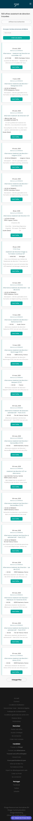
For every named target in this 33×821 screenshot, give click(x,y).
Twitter (16, 788)
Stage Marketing (16, 813)
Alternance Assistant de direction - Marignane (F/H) (16, 85)
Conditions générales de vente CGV (16, 715)
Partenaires (16, 721)
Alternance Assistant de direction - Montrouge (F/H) (16, 351)
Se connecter (16, 736)
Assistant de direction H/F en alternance (16, 472)
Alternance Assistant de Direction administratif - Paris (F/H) (16, 412)
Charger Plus (16, 680)
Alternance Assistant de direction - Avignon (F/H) (16, 154)
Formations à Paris (16, 767)
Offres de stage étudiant (16, 815)
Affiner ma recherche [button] (16, 22)
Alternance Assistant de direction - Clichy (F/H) (16, 659)
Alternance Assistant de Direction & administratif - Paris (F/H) (16, 536)
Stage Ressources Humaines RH (16, 807)
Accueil (16, 698)
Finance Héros (16, 718)
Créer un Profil (16, 774)
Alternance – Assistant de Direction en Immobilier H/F (16, 54)
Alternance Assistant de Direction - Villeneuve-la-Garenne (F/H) (16, 599)
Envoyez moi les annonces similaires (15, 29)
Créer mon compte (16, 739)
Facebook (16, 785)
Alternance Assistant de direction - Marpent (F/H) (16, 381)
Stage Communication (16, 810)
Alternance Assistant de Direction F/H (16, 216)
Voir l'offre (16, 67)
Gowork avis (16, 757)
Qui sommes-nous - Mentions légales (16, 708)
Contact (16, 702)
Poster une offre (16, 729)
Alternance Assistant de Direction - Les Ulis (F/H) (16, 289)
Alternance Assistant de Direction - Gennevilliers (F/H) (16, 442)
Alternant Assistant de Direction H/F (16, 116)
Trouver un (16, 747)
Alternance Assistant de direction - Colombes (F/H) (16, 185)
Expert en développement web (16, 770)
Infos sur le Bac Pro (16, 764)
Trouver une (16, 750)
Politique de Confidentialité (16, 711)
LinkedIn (16, 791)
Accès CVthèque (16, 733)
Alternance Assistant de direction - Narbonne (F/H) (16, 321)
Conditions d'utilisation (16, 705)
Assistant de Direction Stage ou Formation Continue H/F (16, 253)
